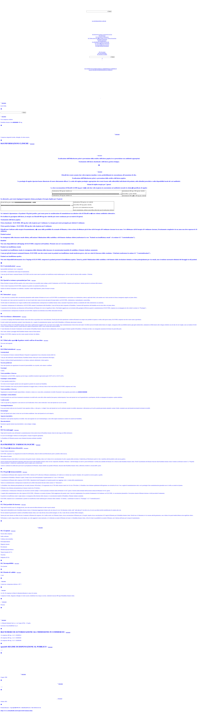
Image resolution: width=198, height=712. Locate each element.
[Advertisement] (71, 4)
